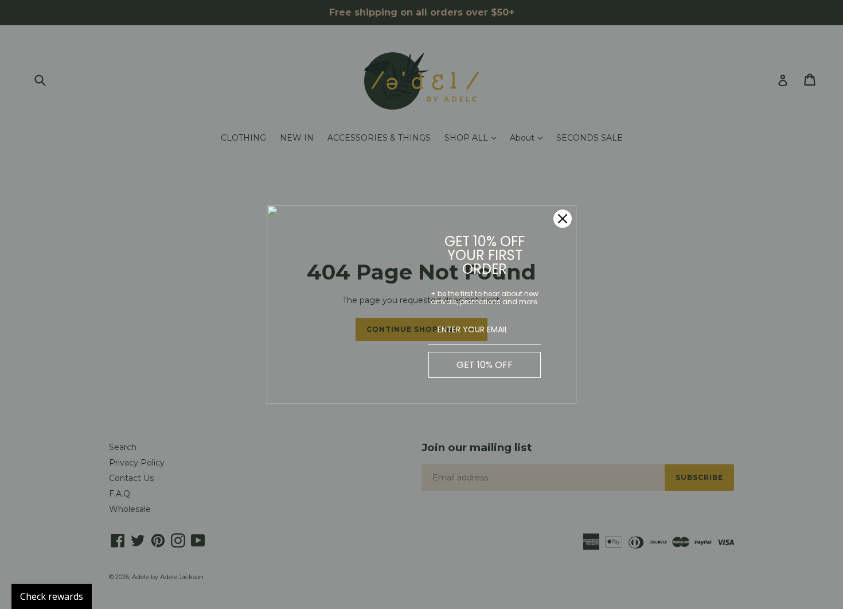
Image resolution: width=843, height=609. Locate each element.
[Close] (562, 218)
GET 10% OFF (484, 364)
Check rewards (51, 596)
